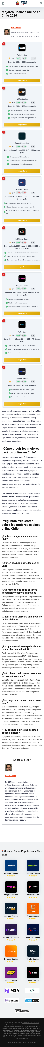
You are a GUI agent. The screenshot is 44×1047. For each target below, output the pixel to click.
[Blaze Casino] (33, 977)
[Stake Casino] (33, 956)
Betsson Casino (11, 959)
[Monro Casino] (33, 892)
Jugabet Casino (33, 873)
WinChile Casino (33, 938)
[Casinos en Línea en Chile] (22, 3)
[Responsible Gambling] (32, 990)
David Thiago (16, 28)
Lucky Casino (11, 980)
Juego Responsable (29, 1042)
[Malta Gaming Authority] (12, 990)
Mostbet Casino (11, 873)
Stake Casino (33, 959)
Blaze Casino (33, 980)
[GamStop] (32, 1000)
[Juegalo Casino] (11, 913)
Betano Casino (33, 916)
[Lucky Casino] (11, 977)
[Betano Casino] (33, 913)
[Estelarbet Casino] (11, 935)
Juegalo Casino (11, 916)
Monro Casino (33, 895)
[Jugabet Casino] (33, 871)
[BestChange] (22, 1011)
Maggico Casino (11, 895)
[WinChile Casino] (33, 935)
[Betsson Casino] (11, 956)
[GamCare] (12, 1000)
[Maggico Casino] (11, 892)
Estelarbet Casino (11, 938)
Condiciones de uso (14, 1042)
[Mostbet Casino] (11, 871)
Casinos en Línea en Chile (30, 1023)
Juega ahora (22, 80)
